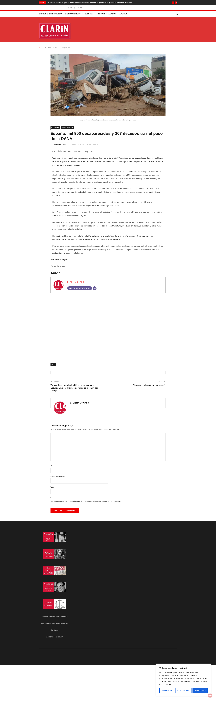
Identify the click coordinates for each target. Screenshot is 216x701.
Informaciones (71, 14)
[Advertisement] (108, 327)
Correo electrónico (57, 476)
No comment (93, 144)
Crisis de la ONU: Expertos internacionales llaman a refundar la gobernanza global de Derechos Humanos (90, 2)
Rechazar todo (183, 690)
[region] (183, 680)
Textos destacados (106, 14)
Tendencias (88, 14)
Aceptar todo (200, 690)
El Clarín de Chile (59, 144)
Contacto (54, 630)
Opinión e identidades (49, 14)
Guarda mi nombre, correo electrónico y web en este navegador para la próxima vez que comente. (85, 501)
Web (52, 487)
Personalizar (167, 690)
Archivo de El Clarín (54, 637)
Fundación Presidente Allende (55, 616)
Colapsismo (65, 47)
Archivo (124, 14)
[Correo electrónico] (94, 288)
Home (41, 47)
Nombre (54, 466)
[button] (173, 2)
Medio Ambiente (67, 127)
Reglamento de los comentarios (54, 623)
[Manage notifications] (210, 696)
